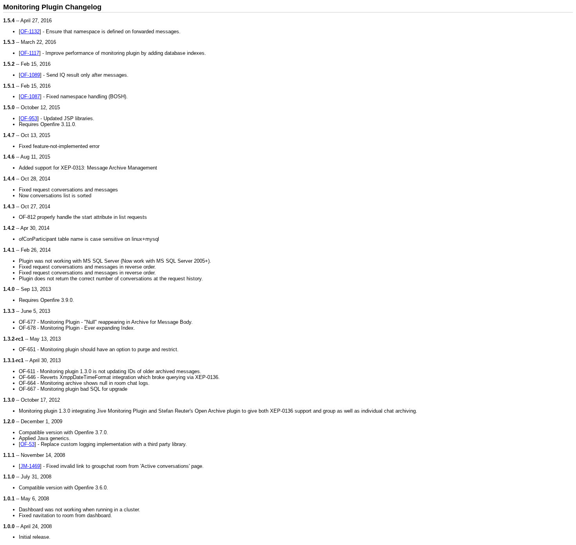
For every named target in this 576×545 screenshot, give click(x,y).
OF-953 (28, 118)
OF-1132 (30, 31)
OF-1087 (30, 96)
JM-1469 (30, 466)
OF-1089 (30, 75)
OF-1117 (29, 53)
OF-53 (27, 444)
